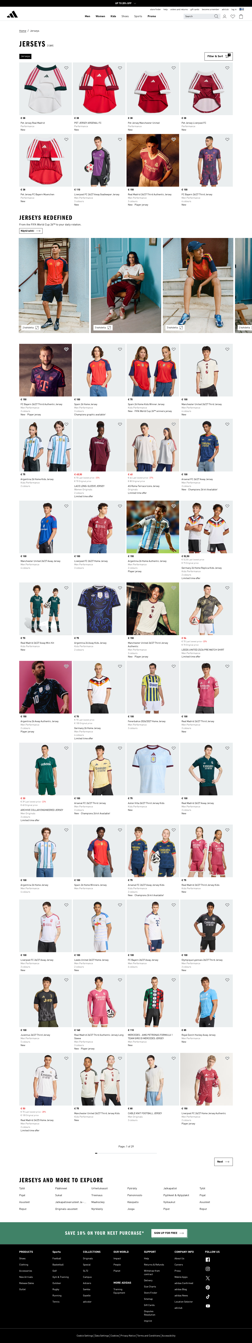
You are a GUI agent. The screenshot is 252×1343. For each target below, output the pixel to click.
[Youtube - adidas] (219, 1306)
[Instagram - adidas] (219, 1269)
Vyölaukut (169, 1202)
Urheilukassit (99, 1188)
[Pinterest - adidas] (219, 1288)
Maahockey (98, 1202)
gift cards (194, 10)
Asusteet (24, 1202)
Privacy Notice (128, 1336)
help (166, 10)
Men (87, 16)
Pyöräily (132, 1188)
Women (100, 16)
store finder (155, 10)
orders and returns (179, 10)
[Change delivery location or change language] (241, 9)
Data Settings (102, 1336)
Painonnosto (134, 1195)
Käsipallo (133, 1202)
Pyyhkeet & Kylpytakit (176, 1195)
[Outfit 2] (126, 285)
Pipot (166, 1209)
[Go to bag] (241, 16)
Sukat (58, 1195)
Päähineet (61, 1188)
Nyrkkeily (97, 1209)
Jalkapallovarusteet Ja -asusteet (69, 1202)
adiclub (225, 10)
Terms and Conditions (148, 1336)
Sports (138, 16)
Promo (152, 16)
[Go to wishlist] (233, 16)
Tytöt (22, 1188)
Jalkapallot (170, 1188)
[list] (112, 56)
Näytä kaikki (27, 231)
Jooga (130, 1209)
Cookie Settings (85, 1336)
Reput (22, 1209)
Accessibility (168, 1336)
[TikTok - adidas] (219, 1297)
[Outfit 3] (198, 285)
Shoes (125, 16)
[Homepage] (12, 15)
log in (234, 10)
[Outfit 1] (54, 285)
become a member (210, 10)
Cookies (115, 1336)
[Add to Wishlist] (66, 68)
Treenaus (97, 1195)
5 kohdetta (100, 327)
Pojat (22, 1195)
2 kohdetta (28, 327)
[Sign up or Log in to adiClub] (224, 16)
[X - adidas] (219, 1278)
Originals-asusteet (66, 1209)
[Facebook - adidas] (219, 1260)
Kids (113, 16)
